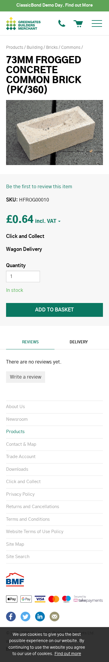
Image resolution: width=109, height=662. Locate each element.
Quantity (16, 265)
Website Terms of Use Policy (34, 531)
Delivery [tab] (79, 342)
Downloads (17, 469)
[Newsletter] (54, 616)
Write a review (25, 377)
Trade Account (20, 456)
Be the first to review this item (39, 186)
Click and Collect (23, 481)
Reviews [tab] (30, 342)
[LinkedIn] (40, 616)
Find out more (67, 654)
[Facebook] (11, 616)
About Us (15, 406)
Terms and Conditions (28, 519)
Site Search (17, 556)
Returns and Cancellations (32, 506)
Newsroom (17, 419)
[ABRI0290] (54, 132)
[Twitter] (25, 616)
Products (15, 431)
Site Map (15, 544)
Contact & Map (21, 444)
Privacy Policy (20, 494)
